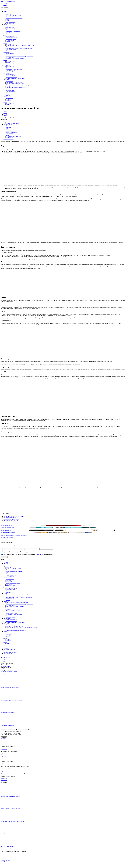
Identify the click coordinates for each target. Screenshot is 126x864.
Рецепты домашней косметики (14, 18)
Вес (7, 128)
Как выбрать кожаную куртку (8, 833)
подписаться (38, 554)
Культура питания (10, 28)
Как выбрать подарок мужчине (11, 519)
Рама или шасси (10, 131)
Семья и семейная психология (13, 64)
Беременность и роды (11, 67)
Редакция (3, 858)
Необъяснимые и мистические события (16, 78)
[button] (2, 780)
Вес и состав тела (8, 653)
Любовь (5, 60)
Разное (5, 102)
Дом (5, 35)
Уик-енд (8, 99)
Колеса (8, 129)
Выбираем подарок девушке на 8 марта (10, 808)
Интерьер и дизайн (11, 39)
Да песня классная (5, 666)
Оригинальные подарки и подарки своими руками (19, 48)
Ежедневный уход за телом (7, 725)
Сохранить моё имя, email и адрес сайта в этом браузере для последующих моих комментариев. (26, 551)
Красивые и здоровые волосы (13, 15)
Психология (9, 32)
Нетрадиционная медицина (13, 31)
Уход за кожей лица (11, 22)
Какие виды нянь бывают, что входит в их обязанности (14, 727)
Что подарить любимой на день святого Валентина (13, 821)
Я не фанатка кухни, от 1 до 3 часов (14, 731)
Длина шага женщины (9, 649)
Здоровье (6, 24)
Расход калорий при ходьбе (10, 652)
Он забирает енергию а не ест (8, 668)
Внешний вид (9, 137)
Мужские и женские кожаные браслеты (10, 796)
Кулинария (6, 52)
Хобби (5, 43)
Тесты (5, 5)
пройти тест (4, 749)
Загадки (8, 94)
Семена (8, 86)
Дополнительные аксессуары (13, 136)
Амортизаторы (10, 133)
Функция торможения (11, 132)
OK (4, 661)
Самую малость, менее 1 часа (12, 733)
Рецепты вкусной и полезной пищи (15, 58)
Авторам (3, 861)
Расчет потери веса (8, 650)
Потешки (8, 92)
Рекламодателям (5, 862)
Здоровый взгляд (10, 27)
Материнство (7, 65)
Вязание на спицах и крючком (13, 46)
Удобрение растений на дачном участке (16, 87)
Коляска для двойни (8, 139)
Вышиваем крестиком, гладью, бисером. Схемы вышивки (20, 45)
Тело (7, 20)
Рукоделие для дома (11, 49)
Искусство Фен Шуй (11, 75)
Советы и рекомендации (12, 123)
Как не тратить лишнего (10, 517)
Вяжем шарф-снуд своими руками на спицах (12, 700)
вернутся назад (10, 12)
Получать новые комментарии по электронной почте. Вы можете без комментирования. (27, 554)
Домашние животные (11, 37)
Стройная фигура (10, 33)
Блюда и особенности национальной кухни (17, 54)
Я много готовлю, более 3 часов (13, 734)
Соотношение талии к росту (11, 654)
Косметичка (9, 14)
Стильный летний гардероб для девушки (14, 516)
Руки (7, 19)
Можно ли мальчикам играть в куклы (10, 687)
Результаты (3, 738)
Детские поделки (10, 91)
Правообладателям (5, 860)
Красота (6, 11)
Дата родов (6, 648)
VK (4, 659)
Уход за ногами (10, 23)
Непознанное (7, 73)
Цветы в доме (9, 41)
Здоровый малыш (10, 70)
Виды (5, 122)
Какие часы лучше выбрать (7, 846)
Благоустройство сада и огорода (14, 82)
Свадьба (8, 62)
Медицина (9, 29)
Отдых (5, 96)
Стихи (8, 95)
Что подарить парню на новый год (12, 520)
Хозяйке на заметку (11, 40)
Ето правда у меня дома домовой (9, 671)
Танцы (8, 50)
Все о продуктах (10, 57)
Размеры (8, 127)
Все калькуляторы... (5, 657)
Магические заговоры (11, 77)
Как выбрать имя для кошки (8, 712)
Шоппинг (8, 100)
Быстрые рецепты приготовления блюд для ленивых (19, 56)
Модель (8, 125)
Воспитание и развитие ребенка (14, 69)
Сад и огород (7, 79)
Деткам (5, 88)
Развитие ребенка (10, 71)
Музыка (5, 3)
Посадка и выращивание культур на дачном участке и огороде (21, 85)
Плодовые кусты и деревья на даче (15, 83)
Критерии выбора (8, 124)
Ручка (7, 135)
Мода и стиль (9, 16)
